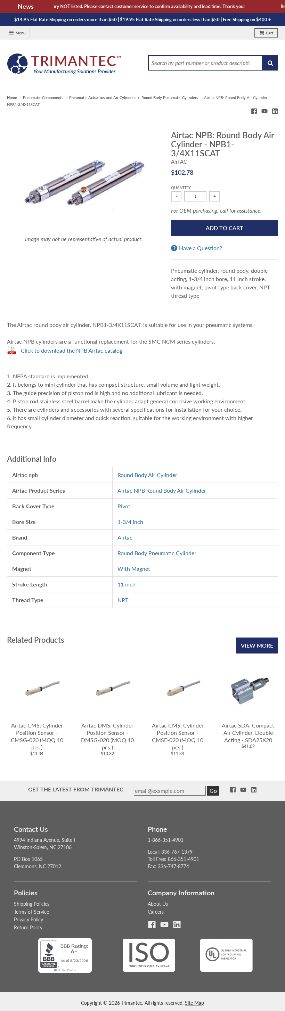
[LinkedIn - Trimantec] (275, 111)
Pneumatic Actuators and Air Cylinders (102, 97)
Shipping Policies (31, 904)
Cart (269, 33)
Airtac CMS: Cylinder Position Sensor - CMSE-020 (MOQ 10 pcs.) (178, 736)
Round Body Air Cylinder (147, 474)
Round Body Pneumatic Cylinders (169, 97)
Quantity (181, 187)
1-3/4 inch (130, 521)
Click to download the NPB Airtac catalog (71, 350)
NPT (122, 600)
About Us (158, 904)
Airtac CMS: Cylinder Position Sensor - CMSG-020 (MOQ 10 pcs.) (37, 736)
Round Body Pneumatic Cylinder (156, 553)
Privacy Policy (28, 919)
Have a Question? (200, 248)
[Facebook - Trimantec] (254, 111)
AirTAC (179, 161)
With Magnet (133, 568)
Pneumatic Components (43, 97)
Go (213, 790)
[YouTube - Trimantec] (264, 111)
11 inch (126, 584)
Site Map (194, 1003)
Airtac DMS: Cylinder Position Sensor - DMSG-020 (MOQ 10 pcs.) (107, 736)
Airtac (124, 537)
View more (257, 645)
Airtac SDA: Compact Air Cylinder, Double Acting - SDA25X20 (248, 732)
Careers (156, 912)
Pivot (123, 506)
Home (12, 97)
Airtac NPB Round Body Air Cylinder (161, 490)
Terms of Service (31, 912)
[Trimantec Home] (64, 66)
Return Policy (28, 927)
